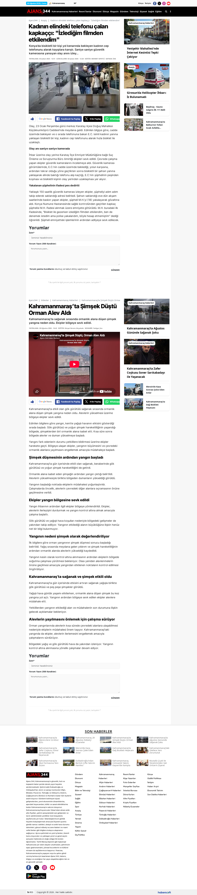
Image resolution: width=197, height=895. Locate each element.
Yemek (78, 818)
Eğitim (78, 802)
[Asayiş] (146, 75)
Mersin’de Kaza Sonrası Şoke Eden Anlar (155, 389)
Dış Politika (80, 834)
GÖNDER (115, 270)
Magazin (79, 786)
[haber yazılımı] (164, 892)
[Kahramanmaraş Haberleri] (146, 31)
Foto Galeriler (129, 782)
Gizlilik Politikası (154, 778)
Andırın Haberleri (107, 786)
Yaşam (78, 826)
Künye (140, 3)
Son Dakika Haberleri (157, 794)
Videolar (45, 300)
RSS (31, 892)
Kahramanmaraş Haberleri (65, 300)
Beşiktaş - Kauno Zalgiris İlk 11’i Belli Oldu (155, 109)
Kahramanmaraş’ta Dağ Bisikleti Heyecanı (155, 404)
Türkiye (78, 814)
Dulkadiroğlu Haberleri (109, 818)
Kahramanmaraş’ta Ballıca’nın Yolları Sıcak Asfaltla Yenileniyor (155, 124)
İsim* (31, 232)
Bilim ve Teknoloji (82, 790)
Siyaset (78, 794)
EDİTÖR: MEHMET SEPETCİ (95, 59)
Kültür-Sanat (80, 830)
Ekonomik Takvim (155, 790)
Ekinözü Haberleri (107, 794)
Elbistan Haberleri (107, 798)
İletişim (148, 3)
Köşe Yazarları (129, 778)
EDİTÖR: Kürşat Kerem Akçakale (71, 328)
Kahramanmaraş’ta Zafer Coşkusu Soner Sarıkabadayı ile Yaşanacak (146, 373)
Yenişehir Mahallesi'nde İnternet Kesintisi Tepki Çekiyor (143, 53)
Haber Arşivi (153, 786)
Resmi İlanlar (129, 774)
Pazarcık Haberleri (107, 810)
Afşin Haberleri (106, 782)
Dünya (78, 782)
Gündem (79, 774)
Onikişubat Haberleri (108, 822)
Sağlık (77, 798)
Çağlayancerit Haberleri (110, 790)
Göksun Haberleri (107, 802)
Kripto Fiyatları (130, 802)
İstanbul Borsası (130, 790)
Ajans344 (33, 20)
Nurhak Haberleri (107, 806)
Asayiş (44, 20)
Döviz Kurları (128, 794)
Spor (77, 806)
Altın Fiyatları (129, 798)
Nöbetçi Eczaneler (131, 806)
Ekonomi (79, 778)
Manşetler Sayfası (131, 786)
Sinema (78, 822)
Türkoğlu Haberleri (107, 814)
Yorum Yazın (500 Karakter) (42, 243)
